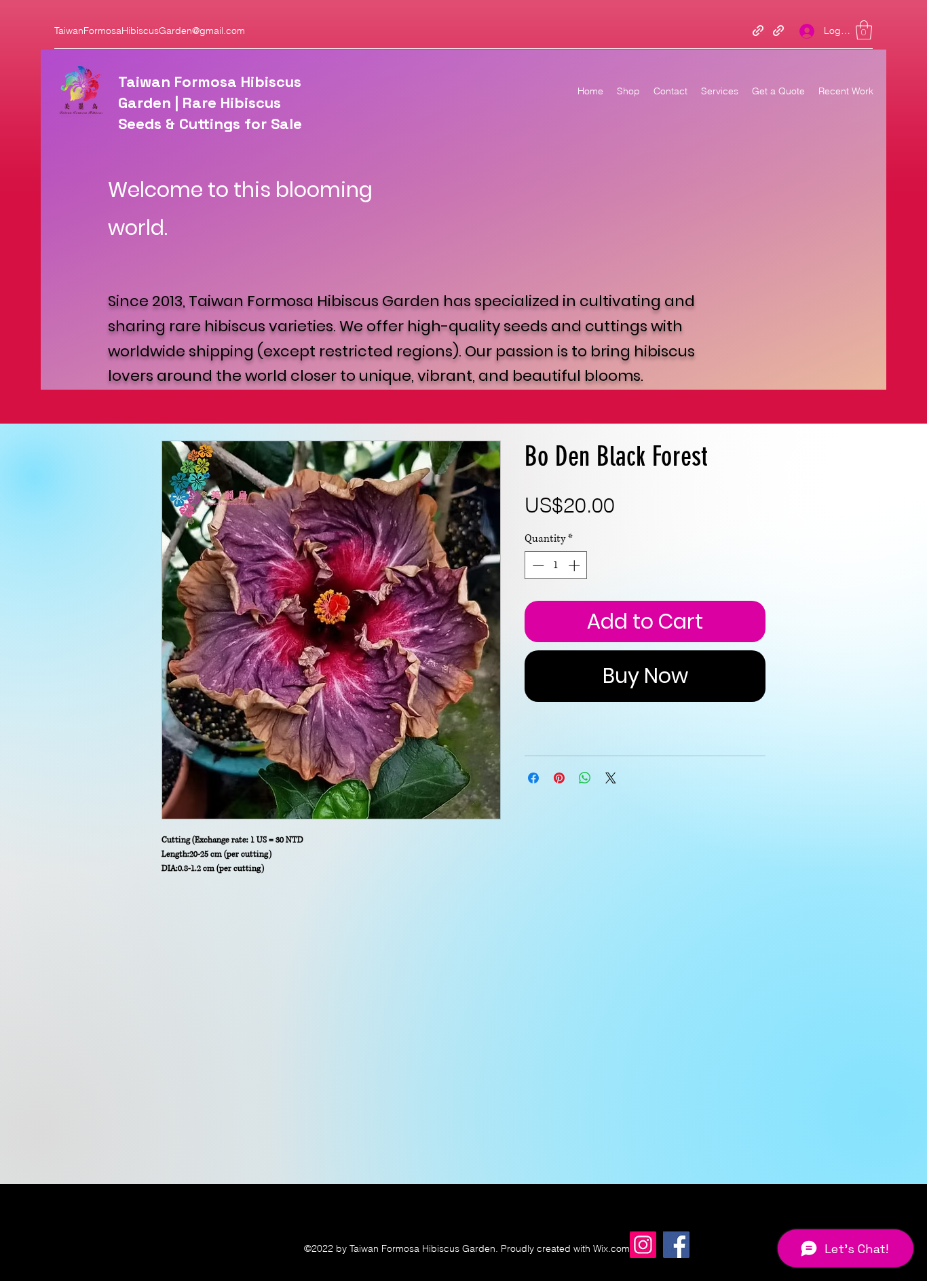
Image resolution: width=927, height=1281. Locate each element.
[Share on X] (611, 778)
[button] (864, 30)
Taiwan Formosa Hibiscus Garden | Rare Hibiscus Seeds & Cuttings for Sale (210, 102)
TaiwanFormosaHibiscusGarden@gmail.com (149, 30)
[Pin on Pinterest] (559, 778)
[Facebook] (676, 1244)
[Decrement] (537, 565)
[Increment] (575, 565)
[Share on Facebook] (533, 778)
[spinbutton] (556, 565)
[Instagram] (643, 1244)
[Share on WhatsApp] (585, 778)
